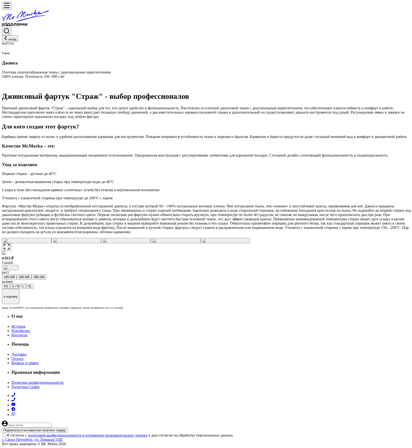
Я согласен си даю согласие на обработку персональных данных (120, 435)
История (18, 326)
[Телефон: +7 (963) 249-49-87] (13, 400)
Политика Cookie (25, 387)
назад (12, 39)
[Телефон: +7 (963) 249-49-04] (13, 395)
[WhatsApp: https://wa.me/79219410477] (13, 414)
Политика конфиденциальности (37, 382)
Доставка (18, 354)
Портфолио (20, 331)
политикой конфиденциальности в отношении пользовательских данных (87, 435)
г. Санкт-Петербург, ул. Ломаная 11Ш (32, 439)
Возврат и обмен (25, 363)
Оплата (17, 359)
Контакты (19, 335)
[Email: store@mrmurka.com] (13, 405)
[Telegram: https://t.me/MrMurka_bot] (13, 410)
